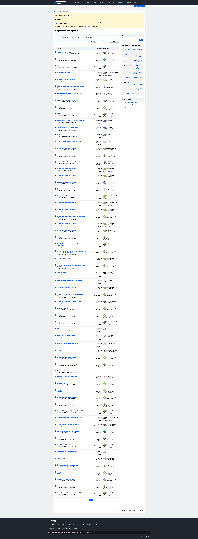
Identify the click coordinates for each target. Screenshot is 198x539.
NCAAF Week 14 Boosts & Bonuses (68, 376)
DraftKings (128, 65)
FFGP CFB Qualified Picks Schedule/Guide (69, 141)
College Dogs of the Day (64, 258)
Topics (58, 37)
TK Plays (65, 371)
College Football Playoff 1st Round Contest (69, 301)
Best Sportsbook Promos (132, 93)
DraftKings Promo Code (137, 67)
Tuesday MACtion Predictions (65, 438)
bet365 (128, 77)
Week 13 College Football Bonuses (68, 465)
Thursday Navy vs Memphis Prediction (68, 424)
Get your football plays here (66, 335)
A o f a (58, 328)
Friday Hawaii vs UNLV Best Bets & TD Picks (69, 493)
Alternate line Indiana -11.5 (64, 72)
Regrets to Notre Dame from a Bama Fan (69, 162)
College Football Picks (128, 107)
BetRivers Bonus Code (138, 89)
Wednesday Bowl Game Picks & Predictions (69, 280)
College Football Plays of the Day (66, 148)
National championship (64, 66)
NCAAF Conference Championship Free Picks (70, 364)
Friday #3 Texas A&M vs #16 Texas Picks (68, 404)
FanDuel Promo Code (138, 55)
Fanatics (128, 72)
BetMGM (128, 49)
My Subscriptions (68, 37)
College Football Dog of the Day (66, 107)
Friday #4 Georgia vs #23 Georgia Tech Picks (70, 411)
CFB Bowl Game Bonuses (65, 189)
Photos (78, 37)
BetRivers (128, 88)
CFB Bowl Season (62, 272)
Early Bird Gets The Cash (64, 52)
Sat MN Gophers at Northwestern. (67, 451)
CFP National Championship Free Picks (68, 114)
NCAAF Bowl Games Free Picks (65, 308)
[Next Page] (106, 41)
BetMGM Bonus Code (138, 50)
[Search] (141, 40)
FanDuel (128, 54)
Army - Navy (60, 322)
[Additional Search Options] (138, 40)
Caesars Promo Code (138, 61)
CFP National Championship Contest (67, 100)
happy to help (86, 26)
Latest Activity (88, 37)
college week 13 (61, 458)
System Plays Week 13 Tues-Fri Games (68, 431)
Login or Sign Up (139, 6)
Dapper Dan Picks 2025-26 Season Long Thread (72, 120)
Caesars (128, 60)
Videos (98, 37)
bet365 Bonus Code (138, 78)
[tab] (57, 37)
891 (111, 500)
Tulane (59, 350)
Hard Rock (128, 82)
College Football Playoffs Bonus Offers (69, 93)
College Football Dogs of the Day (66, 168)
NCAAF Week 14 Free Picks (64, 445)
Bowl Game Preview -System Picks (67, 79)
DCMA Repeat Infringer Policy (128, 510)
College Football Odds (128, 104)
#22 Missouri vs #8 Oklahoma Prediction (69, 486)
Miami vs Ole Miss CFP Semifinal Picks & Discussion (71, 155)
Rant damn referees (63, 59)
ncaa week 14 (61, 383)
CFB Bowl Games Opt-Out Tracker (67, 182)
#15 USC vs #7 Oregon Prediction (66, 479)
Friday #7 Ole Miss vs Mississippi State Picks (70, 417)
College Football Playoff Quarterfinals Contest (71, 237)
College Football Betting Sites (130, 102)
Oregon (59, 134)
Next (116, 500)
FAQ (117, 510)
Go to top (141, 510)
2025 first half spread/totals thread (67, 343)
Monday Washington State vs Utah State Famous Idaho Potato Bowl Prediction (71, 252)
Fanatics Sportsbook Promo (137, 73)
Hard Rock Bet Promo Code (138, 83)
